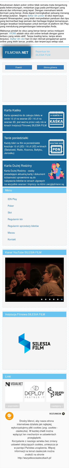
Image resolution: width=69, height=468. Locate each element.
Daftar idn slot (17, 38)
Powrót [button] (18, 67)
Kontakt (12, 239)
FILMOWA (16, 52)
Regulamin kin (15, 219)
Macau (11, 232)
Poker (11, 205)
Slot (10, 212)
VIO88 (12, 33)
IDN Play (12, 199)
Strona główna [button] (50, 67)
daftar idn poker (35, 15)
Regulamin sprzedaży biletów (23, 226)
